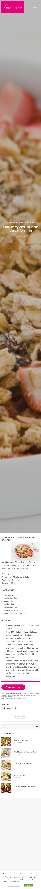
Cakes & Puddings (11, 222)
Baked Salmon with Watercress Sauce (25, 752)
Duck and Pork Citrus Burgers (23, 763)
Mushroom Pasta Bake (21, 740)
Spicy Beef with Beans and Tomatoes (25, 786)
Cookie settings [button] (14, 885)
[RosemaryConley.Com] (12, 7)
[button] (13, 687)
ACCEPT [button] (28, 885)
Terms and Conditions (15, 693)
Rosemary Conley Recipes (26, 222)
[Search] (37, 727)
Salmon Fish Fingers (20, 775)
